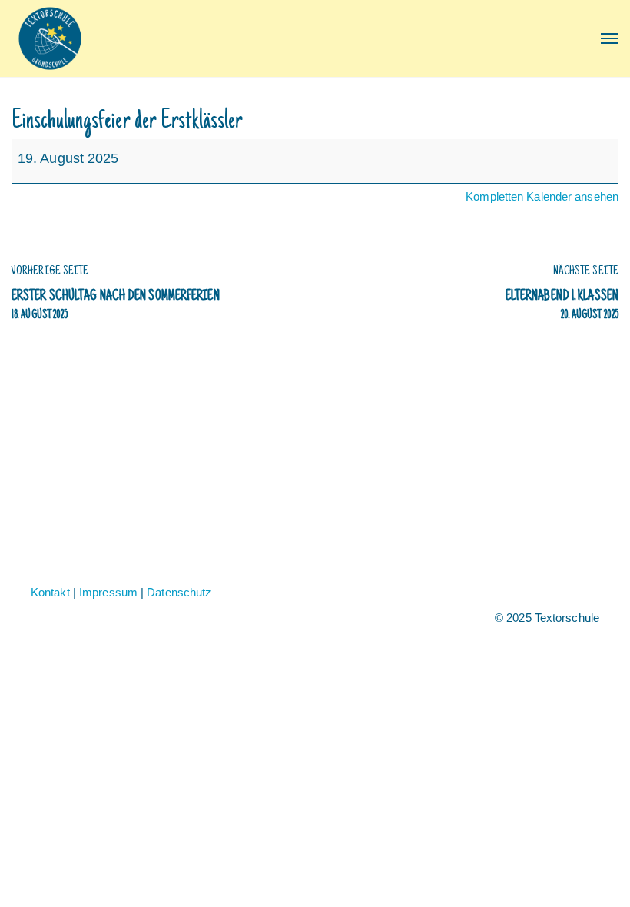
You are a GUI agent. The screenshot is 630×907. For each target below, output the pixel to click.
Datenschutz (179, 592)
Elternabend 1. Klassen (562, 305)
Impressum (108, 592)
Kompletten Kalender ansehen (542, 196)
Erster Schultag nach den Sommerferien (116, 305)
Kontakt (50, 592)
